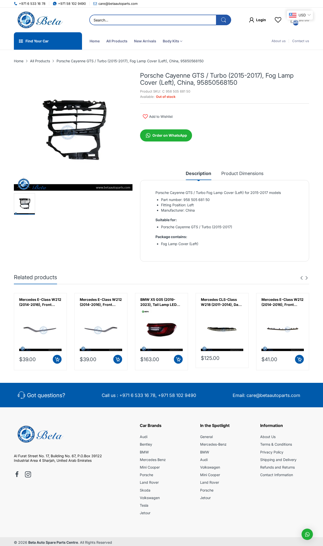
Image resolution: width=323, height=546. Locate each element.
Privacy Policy (271, 452)
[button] (307, 534)
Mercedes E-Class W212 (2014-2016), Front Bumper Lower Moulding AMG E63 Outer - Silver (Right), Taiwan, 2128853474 (101, 302)
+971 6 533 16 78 (137, 395)
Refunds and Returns (277, 467)
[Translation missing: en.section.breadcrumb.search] (223, 20)
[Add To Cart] (57, 359)
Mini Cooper (150, 467)
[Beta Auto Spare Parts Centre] (39, 20)
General (206, 437)
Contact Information (276, 475)
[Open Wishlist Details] (278, 20)
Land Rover (149, 482)
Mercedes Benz (153, 459)
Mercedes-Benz (213, 444)
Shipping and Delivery (278, 459)
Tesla (144, 505)
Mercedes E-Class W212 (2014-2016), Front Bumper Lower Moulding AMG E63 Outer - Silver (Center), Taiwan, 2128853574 (282, 302)
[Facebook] (17, 474)
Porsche (146, 475)
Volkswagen (150, 498)
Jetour (145, 513)
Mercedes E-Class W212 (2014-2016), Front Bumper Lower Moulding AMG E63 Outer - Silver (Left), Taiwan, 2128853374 (40, 302)
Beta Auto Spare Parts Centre (53, 542)
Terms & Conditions (276, 444)
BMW (144, 452)
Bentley (146, 444)
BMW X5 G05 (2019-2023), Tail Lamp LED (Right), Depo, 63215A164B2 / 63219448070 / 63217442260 (158, 302)
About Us (268, 437)
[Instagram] (28, 474)
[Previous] (306, 278)
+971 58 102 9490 (177, 395)
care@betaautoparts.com (273, 395)
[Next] (301, 278)
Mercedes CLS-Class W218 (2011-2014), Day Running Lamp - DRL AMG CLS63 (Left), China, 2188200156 (220, 302)
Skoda (145, 490)
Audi (143, 437)
